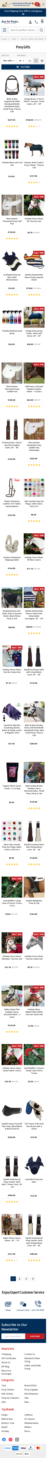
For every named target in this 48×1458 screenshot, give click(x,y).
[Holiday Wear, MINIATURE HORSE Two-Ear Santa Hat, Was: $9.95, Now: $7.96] (34, 995)
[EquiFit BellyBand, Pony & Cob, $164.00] (34, 887)
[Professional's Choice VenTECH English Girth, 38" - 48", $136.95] (12, 429)
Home (4, 39)
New (26, 1402)
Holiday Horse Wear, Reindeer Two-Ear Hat (12, 957)
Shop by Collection (10, 1397)
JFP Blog (5, 1366)
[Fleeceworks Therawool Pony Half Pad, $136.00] (12, 205)
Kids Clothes (7, 1393)
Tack (3, 1385)
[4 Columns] (36, 60)
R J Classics (29, 1418)
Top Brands (7, 1409)
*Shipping (6, 1354)
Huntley (5, 1431)
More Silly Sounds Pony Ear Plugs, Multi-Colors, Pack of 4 (12, 847)
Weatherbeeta (31, 1423)
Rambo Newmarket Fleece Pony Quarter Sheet (34, 277)
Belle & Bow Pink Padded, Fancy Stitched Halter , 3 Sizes (12, 1013)
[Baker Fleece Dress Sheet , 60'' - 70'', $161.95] (12, 1224)
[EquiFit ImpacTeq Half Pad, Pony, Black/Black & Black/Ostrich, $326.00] (12, 1110)
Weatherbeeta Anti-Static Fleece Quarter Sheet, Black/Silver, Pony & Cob (12, 615)
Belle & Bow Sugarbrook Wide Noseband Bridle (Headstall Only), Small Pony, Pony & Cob (12, 105)
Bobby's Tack (7, 1423)
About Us (5, 1362)
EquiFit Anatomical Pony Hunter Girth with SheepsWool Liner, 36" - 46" (34, 1242)
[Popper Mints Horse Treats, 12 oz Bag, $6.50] (12, 772)
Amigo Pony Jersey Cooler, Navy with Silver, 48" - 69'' (34, 333)
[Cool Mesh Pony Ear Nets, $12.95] (34, 1165)
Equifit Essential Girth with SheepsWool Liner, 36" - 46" (34, 847)
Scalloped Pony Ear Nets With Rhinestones (12, 277)
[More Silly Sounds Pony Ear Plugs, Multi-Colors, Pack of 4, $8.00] (12, 830)
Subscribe (35, 1336)
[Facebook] (4, 1439)
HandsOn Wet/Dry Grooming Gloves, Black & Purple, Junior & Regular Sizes (12, 729)
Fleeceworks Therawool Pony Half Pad (12, 221)
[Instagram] (17, 1439)
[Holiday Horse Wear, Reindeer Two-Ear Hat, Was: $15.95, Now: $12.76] (12, 942)
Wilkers (28, 1427)
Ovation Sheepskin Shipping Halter (12, 558)
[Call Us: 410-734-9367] (36, 22)
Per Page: (21, 55)
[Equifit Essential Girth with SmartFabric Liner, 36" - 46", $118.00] (34, 656)
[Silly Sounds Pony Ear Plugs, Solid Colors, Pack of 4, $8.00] (34, 487)
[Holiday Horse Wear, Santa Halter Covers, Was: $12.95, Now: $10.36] (12, 1054)
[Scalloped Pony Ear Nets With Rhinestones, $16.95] (12, 261)
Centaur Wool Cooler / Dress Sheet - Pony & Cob (34, 165)
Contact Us (29, 1354)
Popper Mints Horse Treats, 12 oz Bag (12, 787)
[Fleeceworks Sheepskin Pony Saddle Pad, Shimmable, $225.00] (34, 429)
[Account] (30, 22)
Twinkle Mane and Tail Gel (12, 163)
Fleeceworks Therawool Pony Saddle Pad (12, 389)
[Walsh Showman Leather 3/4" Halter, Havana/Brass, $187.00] (12, 487)
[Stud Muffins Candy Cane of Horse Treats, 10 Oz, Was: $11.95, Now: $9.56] (12, 887)
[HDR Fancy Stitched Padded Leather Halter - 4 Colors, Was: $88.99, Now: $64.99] (34, 373)
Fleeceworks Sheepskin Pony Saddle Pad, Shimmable (34, 446)
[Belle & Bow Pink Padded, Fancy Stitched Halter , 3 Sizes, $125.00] (12, 995)
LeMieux (28, 1414)
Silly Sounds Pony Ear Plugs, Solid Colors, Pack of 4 (34, 504)
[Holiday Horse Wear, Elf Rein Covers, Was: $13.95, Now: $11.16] (34, 543)
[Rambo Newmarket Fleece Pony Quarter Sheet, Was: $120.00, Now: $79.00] (34, 261)
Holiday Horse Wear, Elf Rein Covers (34, 558)
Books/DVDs (30, 1385)
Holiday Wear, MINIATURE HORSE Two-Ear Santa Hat (34, 1012)
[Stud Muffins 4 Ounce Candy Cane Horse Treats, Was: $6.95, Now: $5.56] (34, 1054)
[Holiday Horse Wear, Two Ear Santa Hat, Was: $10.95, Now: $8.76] (34, 942)
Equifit (4, 1427)
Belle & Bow (7, 1418)
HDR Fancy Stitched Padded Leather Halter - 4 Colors (34, 389)
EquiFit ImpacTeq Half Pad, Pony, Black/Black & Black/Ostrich (12, 1126)
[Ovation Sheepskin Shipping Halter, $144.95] (12, 543)
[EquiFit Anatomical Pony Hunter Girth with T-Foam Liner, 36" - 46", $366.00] (12, 1165)
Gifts (3, 1402)
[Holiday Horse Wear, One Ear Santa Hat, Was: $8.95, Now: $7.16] (12, 656)
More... (27, 1431)
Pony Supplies (31, 1389)
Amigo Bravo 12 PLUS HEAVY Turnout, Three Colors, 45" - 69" (34, 101)
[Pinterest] (10, 1439)
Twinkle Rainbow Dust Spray (12, 332)
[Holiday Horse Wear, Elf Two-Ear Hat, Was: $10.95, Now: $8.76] (34, 205)
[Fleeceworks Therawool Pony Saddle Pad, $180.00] (12, 373)
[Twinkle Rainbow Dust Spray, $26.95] (12, 317)
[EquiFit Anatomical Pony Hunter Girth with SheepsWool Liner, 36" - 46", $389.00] (34, 1224)
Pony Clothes (7, 1389)
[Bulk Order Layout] (42, 60)
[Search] (41, 30)
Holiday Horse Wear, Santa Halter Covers (12, 1069)
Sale (26, 1397)
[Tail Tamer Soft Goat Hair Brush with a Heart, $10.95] (34, 1110)
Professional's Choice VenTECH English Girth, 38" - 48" (12, 445)
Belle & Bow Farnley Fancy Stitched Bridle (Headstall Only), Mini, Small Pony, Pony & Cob (34, 730)
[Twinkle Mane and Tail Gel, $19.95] (12, 149)
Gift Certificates (8, 1358)
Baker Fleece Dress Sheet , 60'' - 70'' (12, 1239)
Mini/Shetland (31, 1393)
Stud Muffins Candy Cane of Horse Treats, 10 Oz (12, 903)
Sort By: (5, 55)
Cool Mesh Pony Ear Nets (34, 1180)
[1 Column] (29, 60)
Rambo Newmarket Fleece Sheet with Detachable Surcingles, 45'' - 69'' (34, 615)
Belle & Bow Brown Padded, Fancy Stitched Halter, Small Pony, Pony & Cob (34, 789)
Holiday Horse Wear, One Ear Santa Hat (12, 670)
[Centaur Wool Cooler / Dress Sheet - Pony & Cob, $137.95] (34, 149)
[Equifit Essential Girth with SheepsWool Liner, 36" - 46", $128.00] (34, 830)
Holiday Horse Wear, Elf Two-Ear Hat (34, 219)
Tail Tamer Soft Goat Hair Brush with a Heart (34, 1126)
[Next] (33, 1278)
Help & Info (7, 1348)
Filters (25, 67)
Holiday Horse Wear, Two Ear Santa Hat (34, 957)
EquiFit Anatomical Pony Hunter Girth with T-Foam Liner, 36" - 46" (12, 1183)
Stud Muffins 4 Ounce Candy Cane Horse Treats (34, 1070)
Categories (7, 1380)
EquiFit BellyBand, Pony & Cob (34, 901)
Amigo (4, 1414)
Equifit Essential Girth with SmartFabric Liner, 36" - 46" (34, 672)
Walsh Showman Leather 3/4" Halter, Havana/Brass (12, 504)
